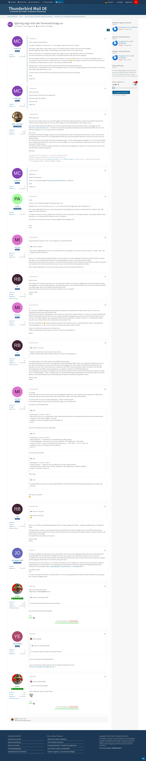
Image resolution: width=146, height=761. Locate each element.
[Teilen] (108, 30)
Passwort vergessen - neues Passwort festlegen (61, 751)
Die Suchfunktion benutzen (55, 742)
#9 (105, 343)
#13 (105, 586)
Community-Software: (110, 748)
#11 (105, 506)
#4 (105, 170)
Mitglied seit (12, 56)
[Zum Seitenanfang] (143, 758)
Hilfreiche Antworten (14, 608)
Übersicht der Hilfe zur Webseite (57, 739)
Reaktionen (12, 130)
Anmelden (120, 2)
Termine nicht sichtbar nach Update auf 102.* (42, 667)
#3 (105, 114)
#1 (105, 39)
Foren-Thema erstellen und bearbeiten (59, 748)
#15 (105, 676)
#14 (105, 634)
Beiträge (11, 54)
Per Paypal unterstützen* (121, 92)
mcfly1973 (19, 26)
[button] (109, 2)
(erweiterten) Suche (52, 159)
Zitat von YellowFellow (39, 681)
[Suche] (135, 2)
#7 (105, 276)
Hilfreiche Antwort (13, 298)
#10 (105, 389)
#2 (105, 88)
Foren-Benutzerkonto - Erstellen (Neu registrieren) (62, 745)
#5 (105, 196)
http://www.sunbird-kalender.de (38, 128)
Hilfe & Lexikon (68, 159)
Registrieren (128, 2)
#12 (105, 550)
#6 (105, 237)
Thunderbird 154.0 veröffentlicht (128, 27)
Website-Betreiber (124, 72)
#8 (105, 305)
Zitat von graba (37, 639)
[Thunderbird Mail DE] (73, 9)
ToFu (41, 161)
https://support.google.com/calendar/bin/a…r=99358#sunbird (64, 566)
